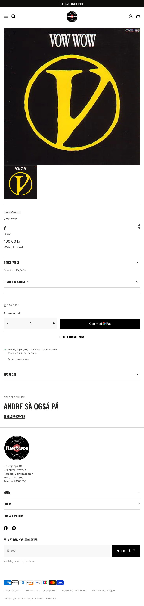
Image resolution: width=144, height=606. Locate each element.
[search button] (13, 16)
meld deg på (123, 551)
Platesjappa (24, 598)
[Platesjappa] (72, 16)
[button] (138, 16)
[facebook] (6, 528)
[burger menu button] (6, 16)
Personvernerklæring (74, 590)
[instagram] (14, 528)
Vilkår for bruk (12, 590)
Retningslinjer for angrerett (41, 590)
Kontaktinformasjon (103, 590)
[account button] (130, 16)
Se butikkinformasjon (18, 359)
